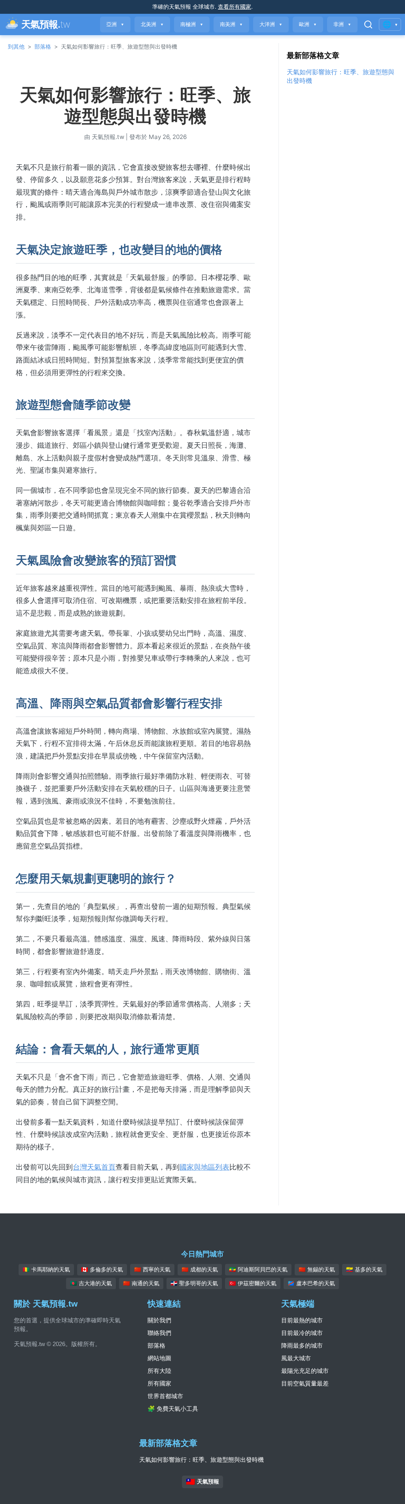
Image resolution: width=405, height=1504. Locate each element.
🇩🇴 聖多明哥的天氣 (194, 1283)
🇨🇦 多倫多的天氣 (102, 1269)
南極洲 (191, 24)
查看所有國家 (234, 6)
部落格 (42, 46)
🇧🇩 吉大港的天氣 (91, 1283)
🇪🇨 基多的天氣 (364, 1269)
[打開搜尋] (368, 24)
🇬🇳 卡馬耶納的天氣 (46, 1269)
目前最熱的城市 (302, 1320)
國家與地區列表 (204, 1167)
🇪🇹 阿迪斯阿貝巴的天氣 (258, 1269)
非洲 (342, 24)
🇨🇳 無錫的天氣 (317, 1269)
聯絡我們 (159, 1332)
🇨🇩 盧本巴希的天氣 (311, 1283)
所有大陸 (159, 1370)
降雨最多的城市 (302, 1345)
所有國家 (159, 1383)
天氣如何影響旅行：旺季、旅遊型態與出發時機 (201, 1459)
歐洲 (308, 24)
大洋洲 (270, 24)
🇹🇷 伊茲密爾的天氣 (252, 1283)
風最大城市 (296, 1358)
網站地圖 (159, 1358)
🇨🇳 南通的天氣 (141, 1283)
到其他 (16, 46)
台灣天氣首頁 (94, 1167)
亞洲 (115, 24)
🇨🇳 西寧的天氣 (152, 1269)
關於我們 (159, 1320)
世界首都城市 (165, 1396)
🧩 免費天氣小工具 (173, 1408)
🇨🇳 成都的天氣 (200, 1269)
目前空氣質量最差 (305, 1383)
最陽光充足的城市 (305, 1370)
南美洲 (231, 24)
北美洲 (152, 24)
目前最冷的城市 (302, 1332)
